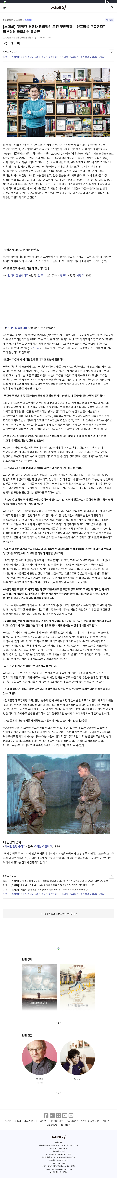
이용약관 (106, 1121)
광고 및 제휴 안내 (30, 1121)
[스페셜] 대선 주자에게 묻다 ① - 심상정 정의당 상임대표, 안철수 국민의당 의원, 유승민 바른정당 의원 (59, 881)
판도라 (63, 275)
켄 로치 (42, 275)
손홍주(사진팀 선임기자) (26, 37)
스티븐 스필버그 (43, 846)
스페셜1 (28, 20)
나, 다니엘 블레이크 (17, 275)
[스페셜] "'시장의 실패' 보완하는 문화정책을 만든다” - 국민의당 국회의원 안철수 (49, 889)
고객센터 (43, 1121)
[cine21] (58, 8)
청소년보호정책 (72, 1121)
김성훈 (8, 37)
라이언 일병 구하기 (15, 846)
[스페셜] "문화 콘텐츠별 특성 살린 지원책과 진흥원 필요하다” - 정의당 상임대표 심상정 (52, 885)
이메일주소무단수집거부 (90, 1121)
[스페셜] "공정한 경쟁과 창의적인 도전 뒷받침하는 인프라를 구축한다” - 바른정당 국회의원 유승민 (58, 57)
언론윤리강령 (52, 1125)
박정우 (80, 275)
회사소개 (17, 1121)
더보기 (58, 1023)
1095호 (109, 20)
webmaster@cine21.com (62, 1169)
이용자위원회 (65, 1125)
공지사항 (8, 1121)
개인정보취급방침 (56, 1121)
